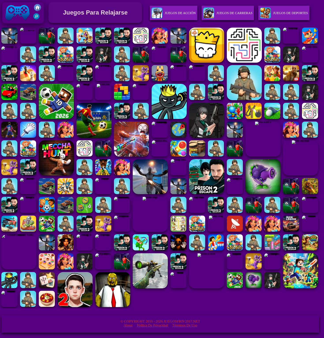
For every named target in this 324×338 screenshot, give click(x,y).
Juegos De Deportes (290, 13)
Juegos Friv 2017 (16, 24)
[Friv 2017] (37, 10)
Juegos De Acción (180, 13)
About (128, 325)
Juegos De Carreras (234, 13)
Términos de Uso (184, 325)
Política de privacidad (152, 325)
